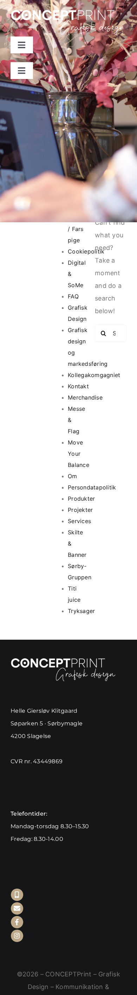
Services (79, 521)
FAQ (73, 296)
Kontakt (78, 386)
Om (72, 476)
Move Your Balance (78, 453)
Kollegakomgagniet (94, 374)
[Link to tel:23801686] (17, 894)
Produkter (81, 498)
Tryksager (81, 610)
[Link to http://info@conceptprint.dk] (17, 908)
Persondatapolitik (92, 487)
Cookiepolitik (86, 251)
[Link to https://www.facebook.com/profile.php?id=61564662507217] (17, 922)
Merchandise (85, 397)
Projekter (80, 509)
